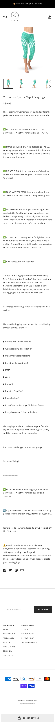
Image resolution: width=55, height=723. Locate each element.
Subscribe (43, 609)
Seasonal (7, 651)
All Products (9, 634)
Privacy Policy (28, 634)
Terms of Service (29, 642)
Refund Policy (27, 638)
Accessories (8, 638)
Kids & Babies (9, 647)
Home (5, 629)
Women (6, 642)
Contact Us (8, 655)
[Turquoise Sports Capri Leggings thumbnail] (8, 84)
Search (24, 629)
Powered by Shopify (27, 704)
